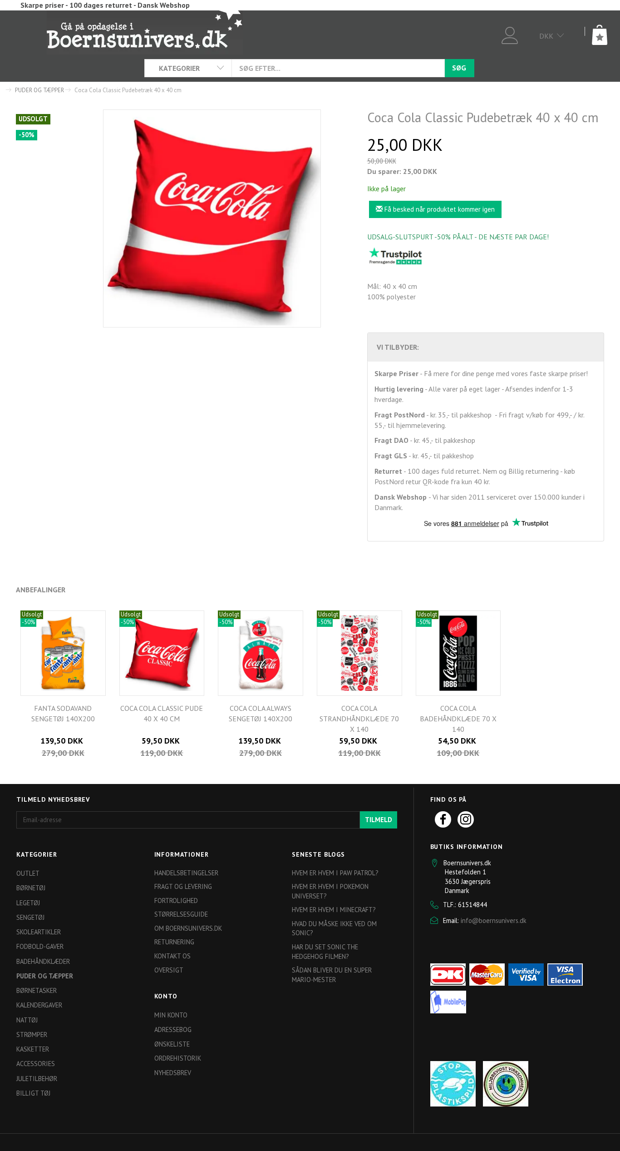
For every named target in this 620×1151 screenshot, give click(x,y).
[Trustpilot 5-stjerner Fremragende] (395, 255)
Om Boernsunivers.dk (188, 928)
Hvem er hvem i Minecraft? (334, 909)
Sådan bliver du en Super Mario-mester (332, 975)
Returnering (174, 942)
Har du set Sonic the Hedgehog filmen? (325, 952)
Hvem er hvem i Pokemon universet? (330, 891)
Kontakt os (172, 956)
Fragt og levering (183, 886)
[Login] (510, 34)
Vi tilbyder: (398, 347)
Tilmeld (378, 819)
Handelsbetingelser (186, 872)
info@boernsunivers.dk (494, 920)
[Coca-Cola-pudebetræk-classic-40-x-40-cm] (212, 218)
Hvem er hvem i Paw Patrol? (335, 872)
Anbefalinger (40, 589)
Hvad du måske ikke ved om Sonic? (334, 928)
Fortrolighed (176, 900)
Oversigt (168, 970)
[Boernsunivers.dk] (145, 32)
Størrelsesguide (181, 914)
